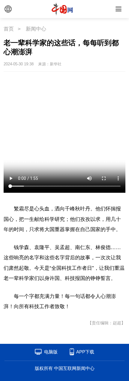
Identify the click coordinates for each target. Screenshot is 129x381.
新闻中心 (36, 29)
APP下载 (85, 352)
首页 (9, 29)
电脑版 (51, 352)
